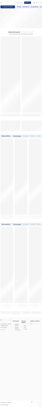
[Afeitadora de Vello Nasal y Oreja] (21, 176)
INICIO (20, 6)
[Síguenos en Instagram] (2, 329)
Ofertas (39, 136)
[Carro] (36, 2)
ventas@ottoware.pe (4, 325)
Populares (32, 136)
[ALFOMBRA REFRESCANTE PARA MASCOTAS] (7, 265)
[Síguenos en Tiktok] (4, 329)
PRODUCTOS (26, 6)
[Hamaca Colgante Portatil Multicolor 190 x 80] (10, 74)
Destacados (25, 136)
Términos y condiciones (17, 328)
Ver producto (4, 127)
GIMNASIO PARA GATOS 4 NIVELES (22, 305)
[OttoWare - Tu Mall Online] (10, 2)
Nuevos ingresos (17, 136)
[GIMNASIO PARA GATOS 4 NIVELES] (21, 265)
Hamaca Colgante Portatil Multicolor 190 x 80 (10, 115)
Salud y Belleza (10, 215)
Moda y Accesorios (4, 215)
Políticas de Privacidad (17, 325)
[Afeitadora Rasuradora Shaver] (35, 176)
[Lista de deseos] (12, 140)
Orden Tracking (17, 330)
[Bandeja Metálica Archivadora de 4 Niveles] (31, 74)
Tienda (25, 325)
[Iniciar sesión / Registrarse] (34, 2)
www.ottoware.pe (4, 327)
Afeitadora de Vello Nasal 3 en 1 (7, 217)
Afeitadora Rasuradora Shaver (35, 217)
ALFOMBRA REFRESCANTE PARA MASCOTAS (10, 305)
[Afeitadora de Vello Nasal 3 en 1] (7, 176)
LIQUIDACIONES (35, 6)
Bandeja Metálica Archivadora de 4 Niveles (31, 115)
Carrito (25, 327)
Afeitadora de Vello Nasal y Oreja (22, 217)
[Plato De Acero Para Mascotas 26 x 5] (35, 265)
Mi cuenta (25, 329)
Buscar (26, 2)
